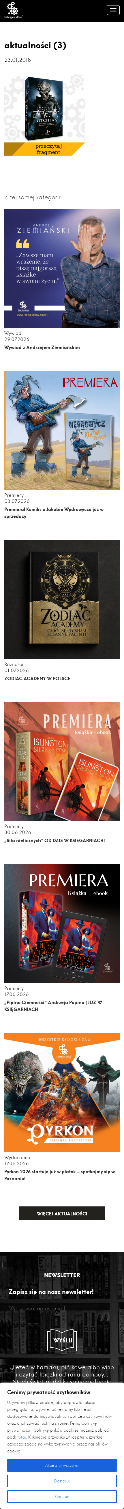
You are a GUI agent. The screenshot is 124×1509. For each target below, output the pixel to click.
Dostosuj (62, 1481)
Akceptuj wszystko (62, 1465)
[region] (62, 1446)
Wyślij (63, 1340)
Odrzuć (62, 1496)
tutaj (21, 1437)
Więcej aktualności (62, 1213)
